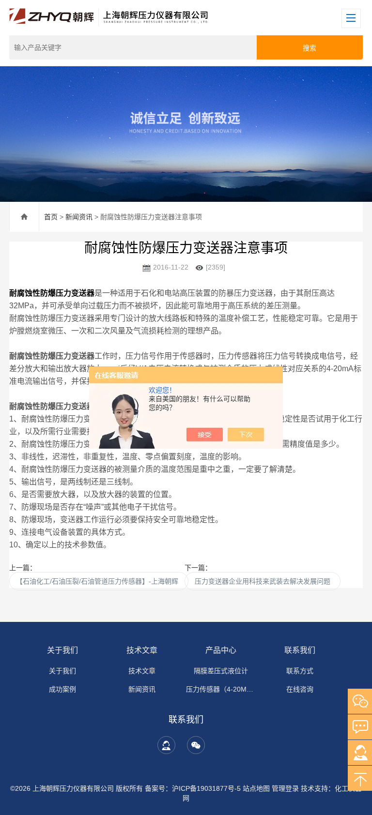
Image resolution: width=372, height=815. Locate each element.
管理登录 (285, 788)
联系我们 (299, 650)
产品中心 (220, 650)
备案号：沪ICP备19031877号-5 (193, 788)
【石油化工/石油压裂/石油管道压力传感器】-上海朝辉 (98, 581)
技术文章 (141, 650)
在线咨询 (299, 689)
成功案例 (62, 689)
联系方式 (299, 671)
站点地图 (256, 788)
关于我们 (62, 650)
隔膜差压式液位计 (221, 671)
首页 (51, 217)
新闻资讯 (79, 217)
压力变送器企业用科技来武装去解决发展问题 (262, 581)
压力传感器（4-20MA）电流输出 (221, 689)
